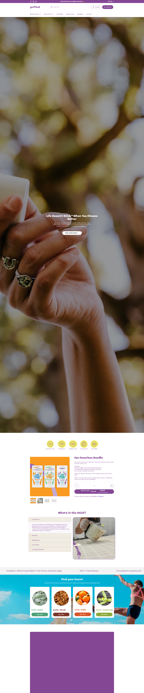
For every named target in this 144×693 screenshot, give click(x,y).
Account (97, 7)
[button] (76, 486)
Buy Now (40, 614)
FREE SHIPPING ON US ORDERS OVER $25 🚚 (72, 1)
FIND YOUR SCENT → (72, 233)
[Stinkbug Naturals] (35, 7)
